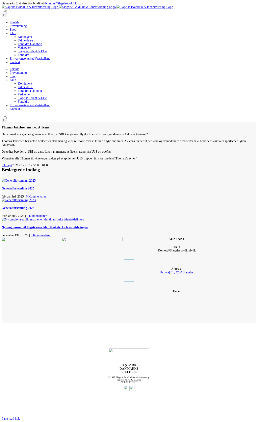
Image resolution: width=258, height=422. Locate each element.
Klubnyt (7, 165)
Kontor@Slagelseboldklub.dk (64, 3)
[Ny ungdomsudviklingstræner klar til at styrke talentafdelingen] (43, 219)
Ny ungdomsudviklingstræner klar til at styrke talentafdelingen (45, 227)
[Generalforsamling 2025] (19, 180)
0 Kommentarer (36, 196)
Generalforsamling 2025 (18, 188)
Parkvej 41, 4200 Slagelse (176, 272)
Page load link (11, 418)
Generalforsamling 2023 (18, 208)
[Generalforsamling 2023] (19, 200)
